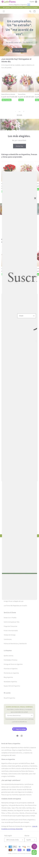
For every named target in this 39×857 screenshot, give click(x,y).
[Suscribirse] (34, 316)
